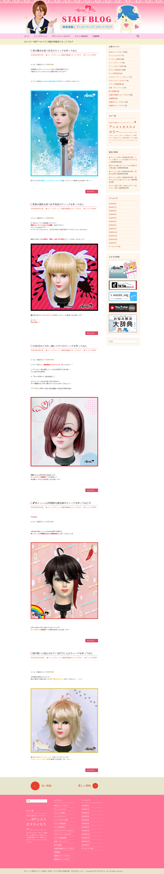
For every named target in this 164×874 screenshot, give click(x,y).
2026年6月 (112, 211)
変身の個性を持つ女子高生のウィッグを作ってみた (58, 204)
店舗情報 (96, 36)
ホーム (26, 36)
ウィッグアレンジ (40, 36)
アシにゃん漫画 (114, 59)
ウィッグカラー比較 (116, 66)
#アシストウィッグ (128, 122)
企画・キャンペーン (116, 88)
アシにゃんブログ (115, 55)
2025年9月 (112, 243)
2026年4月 (112, 218)
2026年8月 (112, 204)
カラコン (120, 140)
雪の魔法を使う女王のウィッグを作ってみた (54, 50)
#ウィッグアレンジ (124, 132)
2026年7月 (112, 207)
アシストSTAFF (90, 55)
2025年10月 (113, 239)
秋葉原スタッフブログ (117, 105)
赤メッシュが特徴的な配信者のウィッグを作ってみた (62, 503)
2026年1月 (112, 229)
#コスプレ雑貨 (121, 137)
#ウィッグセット (115, 135)
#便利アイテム (130, 137)
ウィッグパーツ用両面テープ (40, 630)
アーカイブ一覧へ (115, 246)
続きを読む (91, 191)
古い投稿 (42, 785)
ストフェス (127, 140)
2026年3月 (112, 221)
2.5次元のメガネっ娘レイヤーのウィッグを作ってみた (59, 346)
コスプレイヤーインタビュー (119, 77)
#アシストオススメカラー (122, 127)
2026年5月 (112, 214)
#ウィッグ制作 (133, 135)
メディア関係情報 (115, 84)
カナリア (115, 140)
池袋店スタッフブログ (117, 102)
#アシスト (120, 122)
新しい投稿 (87, 785)
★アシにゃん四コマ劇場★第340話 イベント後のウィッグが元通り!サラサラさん (123, 159)
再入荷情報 (113, 91)
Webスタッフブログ (116, 52)
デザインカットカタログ (61, 36)
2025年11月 (113, 236)
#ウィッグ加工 (113, 137)
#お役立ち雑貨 (113, 122)
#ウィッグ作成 (124, 135)
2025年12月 (113, 232)
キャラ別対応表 (114, 73)
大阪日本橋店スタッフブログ (71, 55)
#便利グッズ (43, 837)
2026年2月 (112, 225)
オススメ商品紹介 (81, 36)
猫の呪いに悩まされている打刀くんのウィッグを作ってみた (62, 653)
